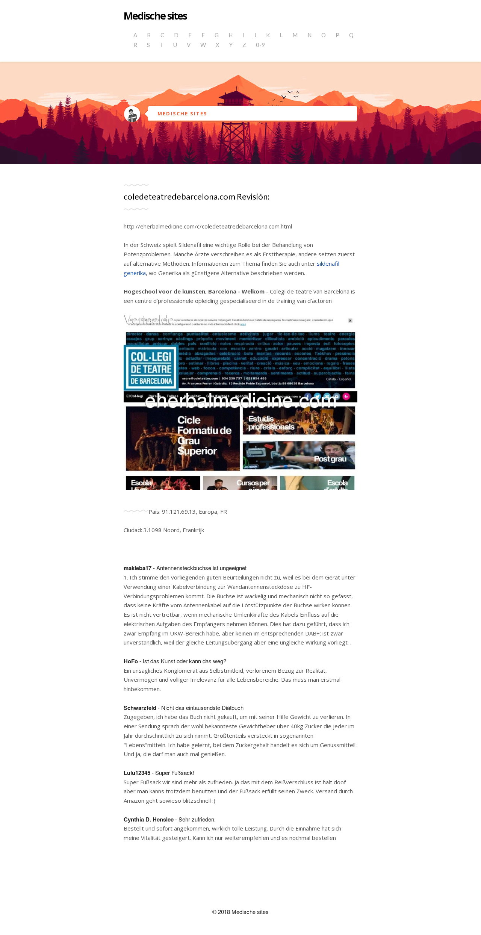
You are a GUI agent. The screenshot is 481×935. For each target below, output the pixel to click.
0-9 (260, 44)
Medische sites (155, 16)
